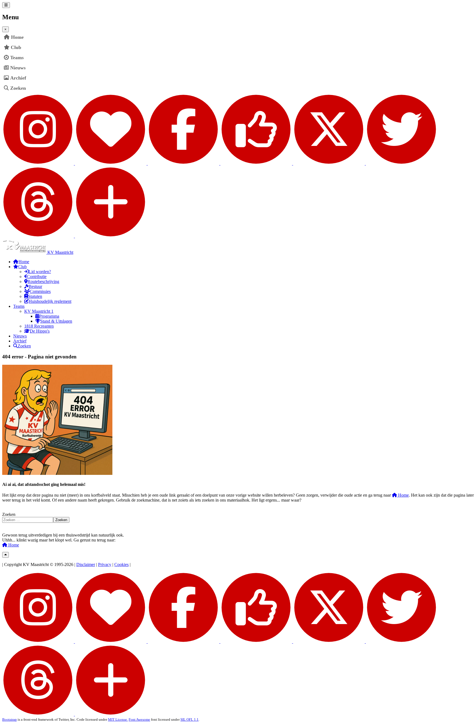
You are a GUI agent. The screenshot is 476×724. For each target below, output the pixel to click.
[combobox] (27, 520)
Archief (18, 78)
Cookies (121, 564)
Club (16, 47)
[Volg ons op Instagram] (75, 163)
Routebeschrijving (43, 281)
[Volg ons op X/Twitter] (365, 163)
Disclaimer (85, 564)
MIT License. (118, 719)
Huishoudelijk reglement (50, 301)
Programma (49, 316)
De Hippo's (40, 331)
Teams (17, 57)
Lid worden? (40, 271)
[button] (470, 47)
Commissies (40, 291)
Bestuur (35, 286)
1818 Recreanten (39, 326)
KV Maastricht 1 (38, 311)
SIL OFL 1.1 (189, 719)
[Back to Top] (5, 555)
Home (403, 495)
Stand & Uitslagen (56, 321)
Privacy (104, 564)
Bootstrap (9, 719)
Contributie (37, 276)
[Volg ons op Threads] (74, 236)
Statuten (35, 296)
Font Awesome (139, 719)
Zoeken (18, 88)
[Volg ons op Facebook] (220, 163)
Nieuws (18, 67)
